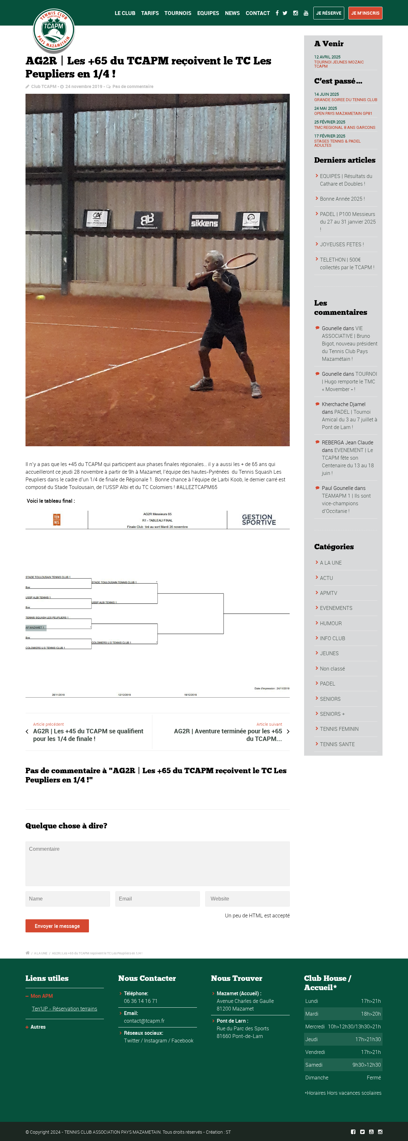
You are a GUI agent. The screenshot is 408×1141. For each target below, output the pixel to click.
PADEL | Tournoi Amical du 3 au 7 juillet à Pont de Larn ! (349, 419)
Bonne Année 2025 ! (342, 198)
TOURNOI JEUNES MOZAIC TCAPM (339, 64)
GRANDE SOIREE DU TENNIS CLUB (345, 99)
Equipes (208, 13)
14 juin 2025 (326, 94)
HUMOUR (331, 623)
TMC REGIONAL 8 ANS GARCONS (344, 127)
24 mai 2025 (325, 108)
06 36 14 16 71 (141, 1000)
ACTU (326, 578)
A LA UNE (331, 562)
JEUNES (329, 653)
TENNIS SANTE (337, 744)
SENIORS (330, 698)
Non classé (332, 668)
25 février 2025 (329, 122)
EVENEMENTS (336, 607)
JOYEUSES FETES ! (342, 244)
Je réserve (328, 13)
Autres (38, 1026)
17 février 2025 (329, 136)
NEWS (232, 13)
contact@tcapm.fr (144, 1020)
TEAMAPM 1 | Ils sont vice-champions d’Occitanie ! (346, 503)
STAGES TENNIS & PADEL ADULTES (337, 143)
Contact (258, 13)
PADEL (327, 683)
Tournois (178, 13)
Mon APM (42, 995)
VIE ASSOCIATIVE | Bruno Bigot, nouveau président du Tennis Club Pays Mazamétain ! (349, 343)
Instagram (155, 1040)
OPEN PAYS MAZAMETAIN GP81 (343, 113)
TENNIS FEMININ (339, 728)
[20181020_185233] (158, 270)
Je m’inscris (365, 13)
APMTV (328, 592)
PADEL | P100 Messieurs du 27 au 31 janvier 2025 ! (348, 222)
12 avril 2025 (327, 57)
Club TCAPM (43, 86)
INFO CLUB (332, 638)
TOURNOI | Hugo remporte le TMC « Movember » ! (349, 381)
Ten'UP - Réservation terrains (64, 1008)
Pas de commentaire (133, 86)
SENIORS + (332, 713)
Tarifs (150, 13)
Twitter (132, 1040)
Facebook (182, 1040)
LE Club (125, 13)
